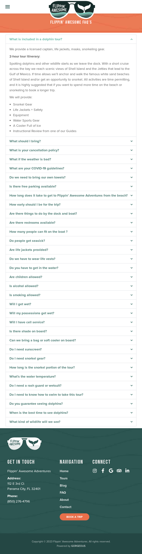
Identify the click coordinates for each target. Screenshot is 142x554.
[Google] (111, 470)
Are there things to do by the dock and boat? (43, 213)
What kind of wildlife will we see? (34, 421)
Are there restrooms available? (32, 222)
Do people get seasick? (27, 240)
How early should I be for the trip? (34, 204)
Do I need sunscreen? (25, 349)
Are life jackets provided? (28, 249)
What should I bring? (25, 141)
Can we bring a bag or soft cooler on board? (42, 340)
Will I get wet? (20, 304)
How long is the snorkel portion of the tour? (42, 367)
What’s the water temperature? (32, 376)
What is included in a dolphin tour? (35, 39)
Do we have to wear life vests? (32, 258)
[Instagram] (94, 470)
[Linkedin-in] (127, 470)
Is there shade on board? (28, 331)
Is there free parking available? (32, 186)
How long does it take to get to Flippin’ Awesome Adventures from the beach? (68, 195)
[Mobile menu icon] (7, 7)
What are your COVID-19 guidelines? (36, 168)
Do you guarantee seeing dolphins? (36, 403)
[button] (71, 39)
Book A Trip (74, 517)
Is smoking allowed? (24, 295)
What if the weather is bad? (30, 159)
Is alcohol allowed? (23, 286)
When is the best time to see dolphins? (38, 412)
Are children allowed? (25, 277)
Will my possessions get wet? (31, 313)
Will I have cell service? (27, 322)
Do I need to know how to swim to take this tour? (46, 394)
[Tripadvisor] (119, 470)
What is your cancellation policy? (34, 150)
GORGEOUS (78, 546)
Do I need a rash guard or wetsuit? (35, 385)
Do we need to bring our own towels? (37, 177)
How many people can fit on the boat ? (38, 231)
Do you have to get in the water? (33, 267)
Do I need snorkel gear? (27, 358)
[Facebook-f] (103, 470)
